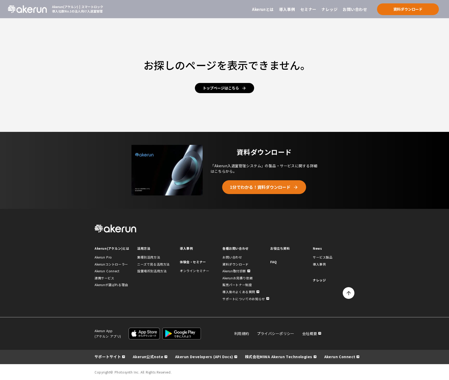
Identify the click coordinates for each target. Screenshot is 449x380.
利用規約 (241, 333)
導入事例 (287, 9)
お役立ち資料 (280, 248)
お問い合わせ (355, 9)
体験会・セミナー (193, 262)
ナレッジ (329, 9)
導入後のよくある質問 (238, 291)
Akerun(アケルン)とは (112, 248)
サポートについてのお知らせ (243, 299)
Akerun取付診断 (234, 271)
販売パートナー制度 (237, 284)
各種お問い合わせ (235, 248)
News (317, 248)
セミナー (308, 9)
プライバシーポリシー (275, 333)
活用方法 (143, 248)
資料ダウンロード (235, 264)
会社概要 (309, 333)
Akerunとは (263, 9)
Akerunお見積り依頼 (237, 278)
